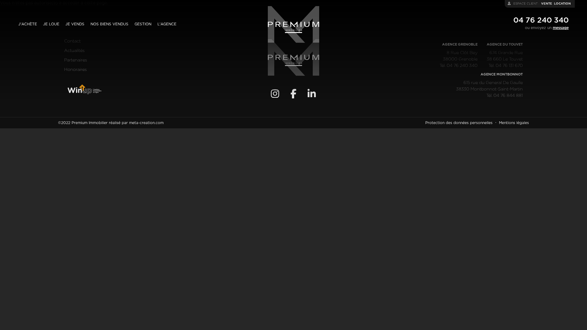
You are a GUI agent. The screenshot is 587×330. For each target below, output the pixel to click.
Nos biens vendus (109, 24)
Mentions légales (514, 123)
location (562, 3)
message (561, 28)
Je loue (51, 24)
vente (546, 3)
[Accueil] (293, 24)
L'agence (166, 24)
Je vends (74, 24)
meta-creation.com (146, 123)
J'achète (27, 24)
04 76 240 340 (541, 20)
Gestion (143, 24)
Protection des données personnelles (459, 123)
